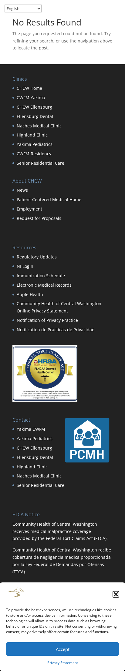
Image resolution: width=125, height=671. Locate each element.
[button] (116, 594)
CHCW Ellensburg (34, 107)
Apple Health (30, 294)
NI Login (25, 266)
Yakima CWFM (31, 429)
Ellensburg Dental (35, 116)
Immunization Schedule (41, 275)
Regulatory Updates (37, 257)
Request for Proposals (39, 218)
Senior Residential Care (40, 163)
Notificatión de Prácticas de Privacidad (56, 329)
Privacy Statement (62, 662)
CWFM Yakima (31, 97)
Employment (29, 209)
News (22, 190)
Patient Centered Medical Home (49, 199)
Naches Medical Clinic (39, 126)
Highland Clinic (32, 135)
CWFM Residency (34, 154)
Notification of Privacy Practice (47, 320)
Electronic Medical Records (44, 285)
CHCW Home (29, 88)
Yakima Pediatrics (34, 144)
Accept (62, 649)
